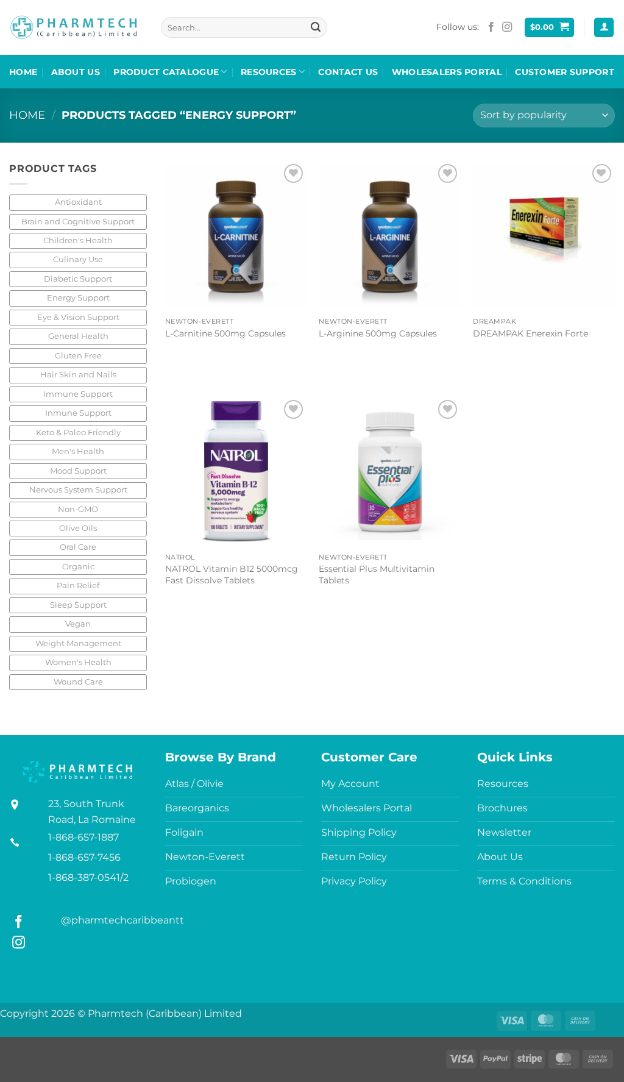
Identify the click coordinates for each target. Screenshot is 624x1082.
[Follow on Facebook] (491, 27)
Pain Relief (78, 585)
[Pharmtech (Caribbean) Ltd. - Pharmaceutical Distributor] (73, 27)
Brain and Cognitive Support (78, 221)
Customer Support (564, 71)
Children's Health (78, 240)
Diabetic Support (78, 278)
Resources (269, 71)
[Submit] (315, 27)
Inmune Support (78, 413)
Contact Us (348, 71)
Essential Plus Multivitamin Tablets (376, 574)
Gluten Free (78, 355)
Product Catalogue (166, 71)
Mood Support (78, 470)
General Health (78, 336)
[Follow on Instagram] (507, 27)
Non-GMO (78, 509)
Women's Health (78, 662)
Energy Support (78, 297)
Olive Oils (78, 528)
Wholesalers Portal (447, 71)
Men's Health (78, 451)
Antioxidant (78, 202)
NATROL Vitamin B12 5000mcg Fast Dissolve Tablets (231, 574)
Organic (78, 566)
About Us (75, 71)
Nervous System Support (78, 489)
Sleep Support (78, 605)
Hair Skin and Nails (78, 374)
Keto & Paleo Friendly (78, 432)
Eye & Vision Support (78, 317)
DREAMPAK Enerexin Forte (530, 333)
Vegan (78, 623)
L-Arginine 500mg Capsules (378, 333)
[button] (550, 28)
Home (23, 71)
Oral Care (78, 547)
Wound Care (78, 681)
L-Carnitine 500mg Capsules (225, 333)
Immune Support (78, 394)
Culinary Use (78, 259)
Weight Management (78, 643)
